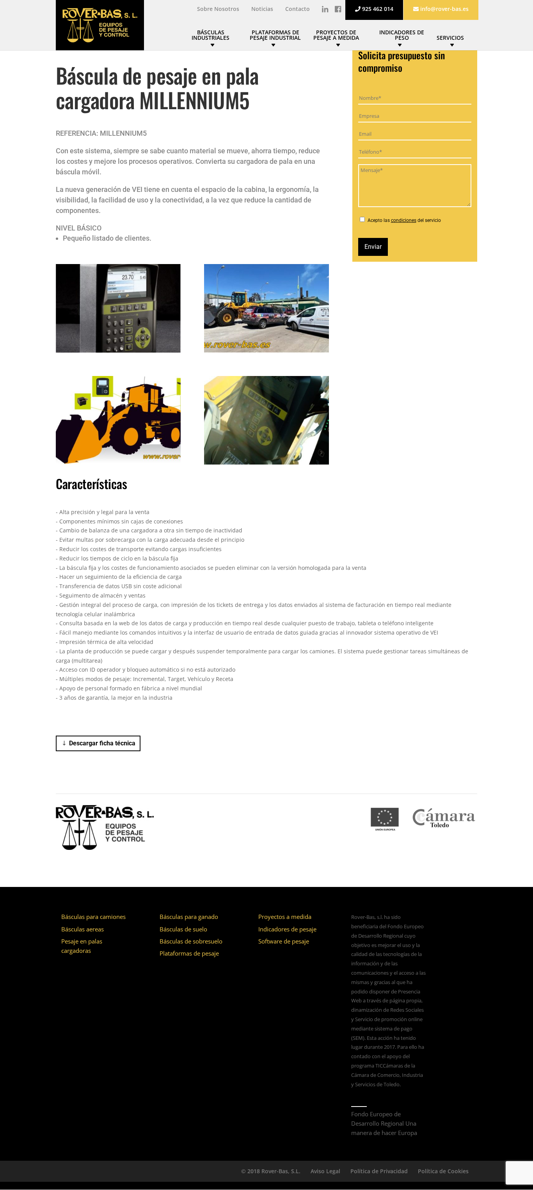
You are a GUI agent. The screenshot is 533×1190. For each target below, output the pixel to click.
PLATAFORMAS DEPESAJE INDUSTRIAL (275, 35)
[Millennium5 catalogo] (118, 352)
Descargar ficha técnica (102, 743)
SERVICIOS (450, 38)
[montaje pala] (266, 352)
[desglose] (118, 464)
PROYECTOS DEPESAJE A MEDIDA (336, 35)
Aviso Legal (325, 1171)
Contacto (297, 9)
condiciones (403, 220)
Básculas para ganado (189, 916)
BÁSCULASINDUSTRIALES (210, 35)
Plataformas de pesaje (189, 953)
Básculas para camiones (93, 916)
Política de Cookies (443, 1171)
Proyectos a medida (284, 916)
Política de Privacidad (379, 1171)
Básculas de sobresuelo (191, 941)
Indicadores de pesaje (287, 929)
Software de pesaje (283, 941)
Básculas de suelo (183, 929)
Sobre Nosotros (218, 9)
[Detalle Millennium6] (266, 464)
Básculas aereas (82, 929)
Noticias (262, 9)
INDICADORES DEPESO (401, 35)
